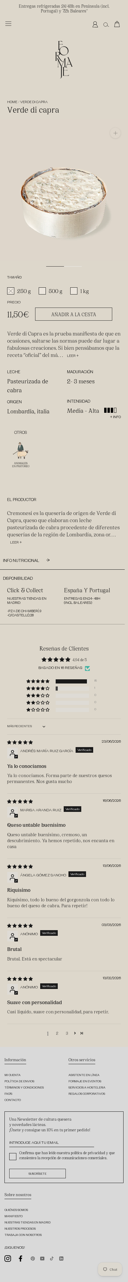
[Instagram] (7, 1258)
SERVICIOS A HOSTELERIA (86, 1088)
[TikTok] (52, 1258)
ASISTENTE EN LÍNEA (83, 1075)
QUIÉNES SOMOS (16, 1210)
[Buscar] (106, 24)
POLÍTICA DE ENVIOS (19, 1081)
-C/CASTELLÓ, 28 (20, 616)
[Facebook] (20, 1258)
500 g (56, 290)
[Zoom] (115, 133)
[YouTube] (42, 1258)
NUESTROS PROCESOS (20, 1229)
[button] (38, 681)
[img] (20, 742)
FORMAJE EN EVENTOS (84, 1081)
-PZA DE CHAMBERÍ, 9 (24, 612)
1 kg (84, 290)
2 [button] (57, 1033)
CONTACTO (12, 1100)
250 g (24, 290)
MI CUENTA (12, 1075)
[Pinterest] (33, 1258)
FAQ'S (8, 1094)
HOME (12, 103)
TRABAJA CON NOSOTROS (23, 1235)
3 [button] (67, 1033)
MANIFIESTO (13, 1216)
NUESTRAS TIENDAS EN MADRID (27, 1223)
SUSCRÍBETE (37, 1174)
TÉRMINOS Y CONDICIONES (24, 1088)
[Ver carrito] (118, 24)
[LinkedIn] (61, 1258)
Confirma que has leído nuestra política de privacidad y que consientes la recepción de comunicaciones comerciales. (67, 1155)
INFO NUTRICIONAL (21, 561)
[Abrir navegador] (8, 23)
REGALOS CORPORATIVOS (86, 1094)
